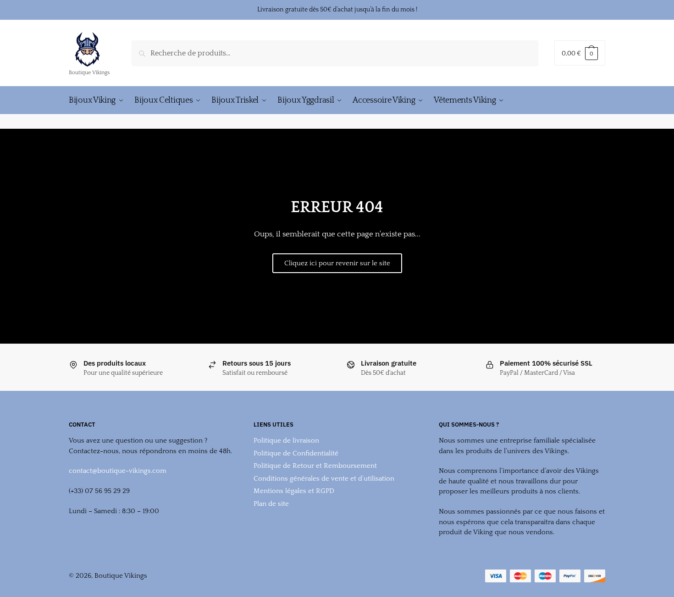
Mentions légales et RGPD (294, 491)
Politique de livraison (286, 440)
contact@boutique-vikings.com (117, 471)
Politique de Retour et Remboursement (315, 466)
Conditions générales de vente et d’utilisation (324, 478)
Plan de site (271, 504)
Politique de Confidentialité (296, 453)
